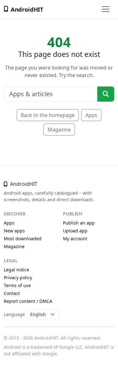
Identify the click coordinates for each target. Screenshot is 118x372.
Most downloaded (23, 239)
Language (14, 314)
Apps (91, 115)
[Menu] (105, 9)
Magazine (59, 129)
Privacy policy (18, 277)
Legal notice (16, 270)
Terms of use (17, 285)
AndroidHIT (27, 9)
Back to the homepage (48, 115)
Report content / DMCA (28, 301)
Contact (12, 293)
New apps (14, 231)
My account (75, 239)
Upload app (75, 231)
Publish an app (79, 223)
